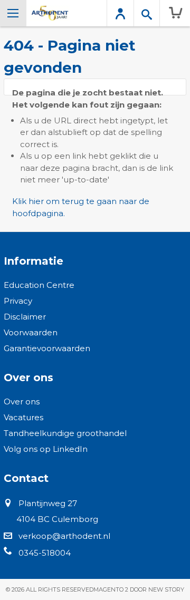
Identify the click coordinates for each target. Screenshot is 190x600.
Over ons (22, 401)
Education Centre (39, 285)
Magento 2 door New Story (138, 589)
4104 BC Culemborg (57, 519)
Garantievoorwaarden (47, 348)
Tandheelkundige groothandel (65, 433)
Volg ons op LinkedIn (46, 449)
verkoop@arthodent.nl (64, 536)
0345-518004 (44, 553)
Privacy (18, 301)
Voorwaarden (31, 332)
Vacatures (23, 417)
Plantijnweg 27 (47, 503)
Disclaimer (25, 317)
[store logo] (50, 13)
